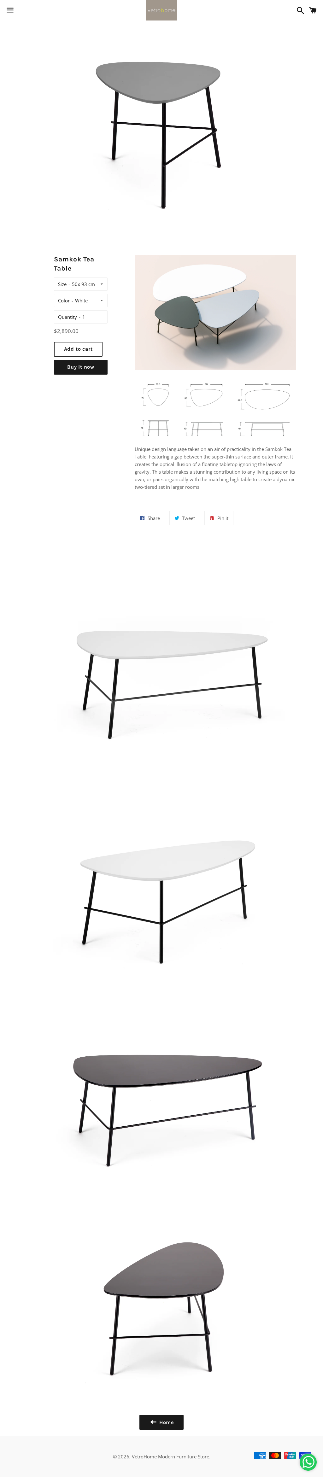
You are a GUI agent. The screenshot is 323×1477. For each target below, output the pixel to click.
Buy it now (80, 367)
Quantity (67, 317)
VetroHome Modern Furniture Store (170, 1456)
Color (64, 300)
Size (62, 284)
